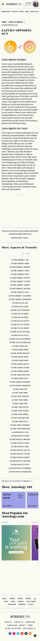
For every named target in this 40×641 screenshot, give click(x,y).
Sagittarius (31, 601)
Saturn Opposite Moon (20, 436)
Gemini (20, 598)
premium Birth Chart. (20, 238)
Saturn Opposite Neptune (20, 461)
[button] (35, 629)
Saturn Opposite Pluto (20, 464)
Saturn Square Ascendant (20, 382)
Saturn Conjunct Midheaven (20, 299)
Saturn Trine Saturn (20, 410)
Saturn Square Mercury (20, 353)
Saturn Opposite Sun (20, 432)
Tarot (27, 11)
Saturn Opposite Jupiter (20, 450)
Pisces (30, 604)
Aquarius (22, 604)
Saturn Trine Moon (20, 392)
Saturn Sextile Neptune (20, 331)
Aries (5, 598)
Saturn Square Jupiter (20, 364)
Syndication (12, 625)
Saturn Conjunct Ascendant (20, 295)
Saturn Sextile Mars (20, 317)
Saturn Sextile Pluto (20, 335)
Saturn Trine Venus (20, 400)
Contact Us (18, 622)
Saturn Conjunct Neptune (20, 288)
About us (8, 622)
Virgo (6, 601)
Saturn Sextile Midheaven (20, 342)
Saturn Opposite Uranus (20, 457)
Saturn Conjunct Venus (20, 270)
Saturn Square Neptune (20, 374)
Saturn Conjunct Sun (20, 260)
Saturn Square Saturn (20, 367)
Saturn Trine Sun (20, 389)
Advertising (30, 622)
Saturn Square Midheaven (20, 385)
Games (21, 11)
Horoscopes (6, 11)
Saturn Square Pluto (20, 378)
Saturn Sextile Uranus (20, 328)
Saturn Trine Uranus (20, 414)
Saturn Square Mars (20, 360)
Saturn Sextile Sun (20, 303)
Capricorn (12, 604)
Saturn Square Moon (20, 349)
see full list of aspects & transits (16, 481)
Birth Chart (35, 11)
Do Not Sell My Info (13, 629)
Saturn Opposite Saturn (20, 453)
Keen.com (5, 522)
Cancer (28, 598)
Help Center (28, 629)
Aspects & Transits (16, 22)
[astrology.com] (13, 4)
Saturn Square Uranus (20, 371)
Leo (35, 598)
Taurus (12, 598)
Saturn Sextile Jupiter (20, 321)
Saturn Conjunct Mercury (20, 267)
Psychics (15, 11)
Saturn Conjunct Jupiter (20, 278)
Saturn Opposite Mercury (20, 439)
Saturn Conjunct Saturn (20, 281)
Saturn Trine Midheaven (20, 428)
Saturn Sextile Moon (20, 306)
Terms (30, 625)
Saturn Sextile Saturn (20, 324)
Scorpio (21, 601)
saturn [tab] (9, 254)
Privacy (22, 625)
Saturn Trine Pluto (20, 421)
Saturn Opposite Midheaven (20, 471)
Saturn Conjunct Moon (20, 263)
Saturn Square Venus (20, 357)
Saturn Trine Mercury (20, 396)
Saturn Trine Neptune (20, 418)
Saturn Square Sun (20, 346)
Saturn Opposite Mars (20, 446)
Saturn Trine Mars (20, 403)
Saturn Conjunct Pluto (20, 292)
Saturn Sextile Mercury (20, 310)
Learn (4, 22)
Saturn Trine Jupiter (20, 407)
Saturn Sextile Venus (20, 313)
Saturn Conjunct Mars (20, 274)
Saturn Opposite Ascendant (20, 468)
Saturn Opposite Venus (20, 443)
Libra (13, 601)
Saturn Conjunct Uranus (20, 285)
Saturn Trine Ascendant (20, 425)
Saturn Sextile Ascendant (20, 339)
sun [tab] (27, 254)
